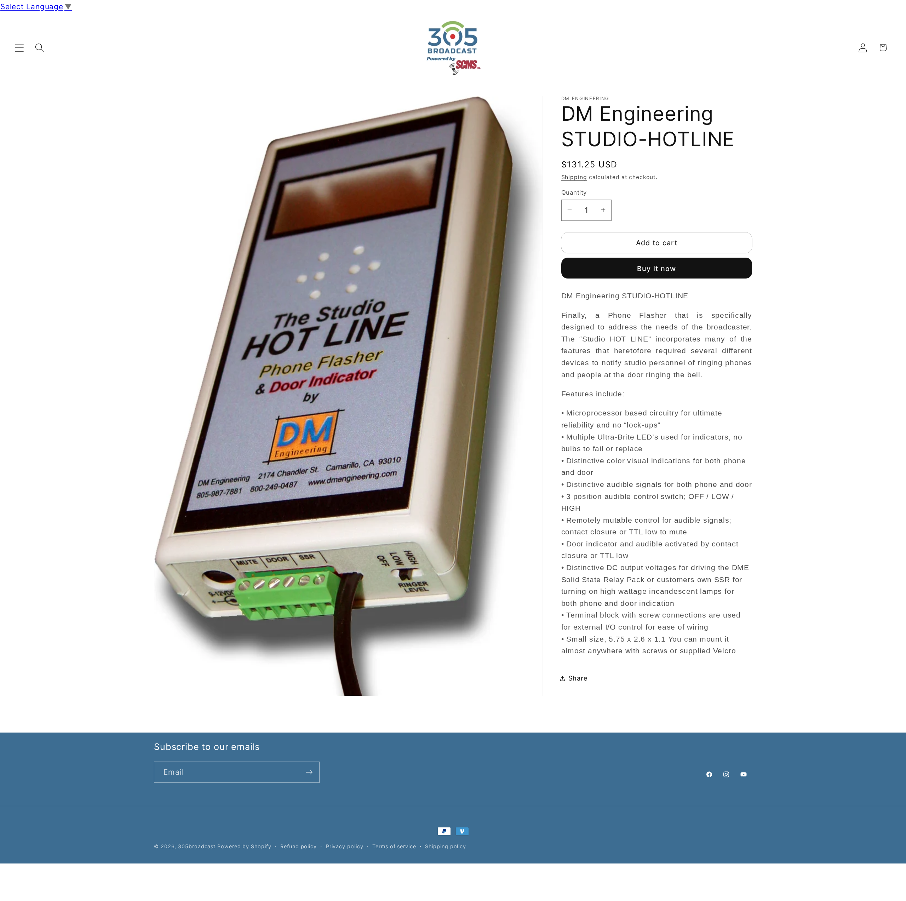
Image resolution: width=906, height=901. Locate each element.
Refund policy (298, 846)
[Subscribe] (309, 772)
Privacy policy (344, 846)
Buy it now (656, 268)
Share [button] (578, 678)
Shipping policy (445, 846)
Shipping (574, 177)
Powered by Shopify (244, 846)
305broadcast (197, 846)
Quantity (574, 192)
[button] (19, 48)
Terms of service (394, 846)
